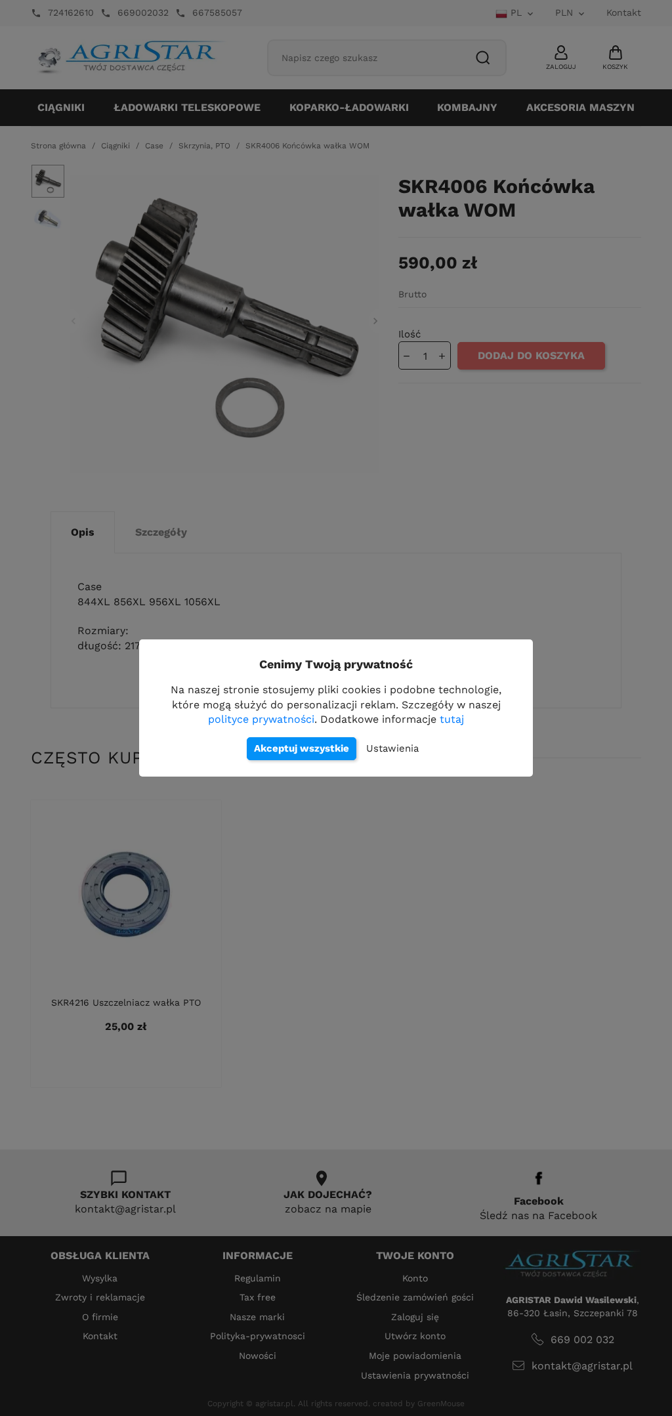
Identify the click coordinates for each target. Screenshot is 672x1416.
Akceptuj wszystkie (301, 748)
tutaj (452, 719)
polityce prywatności (261, 719)
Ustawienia (392, 748)
